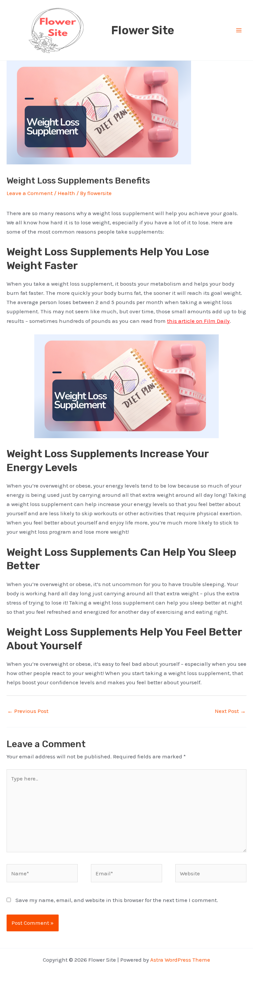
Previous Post (27, 711)
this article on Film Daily (198, 321)
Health (66, 193)
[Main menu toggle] (239, 30)
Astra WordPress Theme (180, 959)
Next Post (230, 711)
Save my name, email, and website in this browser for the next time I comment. (116, 900)
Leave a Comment (30, 193)
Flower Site (142, 30)
